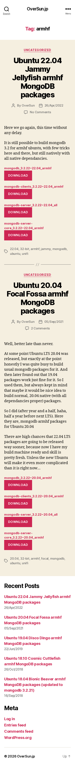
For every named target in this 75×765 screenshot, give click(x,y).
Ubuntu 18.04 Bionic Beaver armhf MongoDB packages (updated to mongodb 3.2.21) (34, 684)
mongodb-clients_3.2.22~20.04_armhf (34, 496)
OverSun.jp (37, 9)
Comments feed (18, 731)
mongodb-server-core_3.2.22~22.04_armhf (24, 226)
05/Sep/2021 (54, 322)
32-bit (24, 249)
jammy (46, 249)
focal (45, 558)
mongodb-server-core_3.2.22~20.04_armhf (24, 535)
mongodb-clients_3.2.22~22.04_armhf (33, 186)
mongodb (59, 249)
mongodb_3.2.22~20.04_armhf (28, 478)
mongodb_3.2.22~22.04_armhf (27, 168)
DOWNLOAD (18, 485)
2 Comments (40, 328)
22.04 (14, 249)
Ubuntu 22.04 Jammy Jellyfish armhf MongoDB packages (37, 77)
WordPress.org (18, 737)
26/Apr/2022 (54, 105)
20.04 (14, 558)
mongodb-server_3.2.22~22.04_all (30, 205)
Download (18, 175)
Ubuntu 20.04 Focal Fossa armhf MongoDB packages (37, 298)
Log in (9, 719)
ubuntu (15, 254)
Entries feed (15, 725)
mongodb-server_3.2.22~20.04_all (31, 514)
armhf (35, 249)
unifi (25, 254)
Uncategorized (37, 50)
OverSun (28, 105)
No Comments (40, 112)
